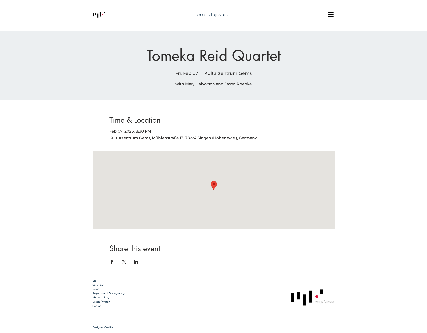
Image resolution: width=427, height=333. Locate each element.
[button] (331, 15)
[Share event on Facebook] (111, 262)
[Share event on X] (124, 262)
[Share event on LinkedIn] (136, 262)
